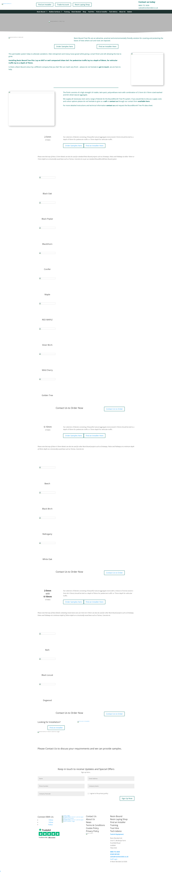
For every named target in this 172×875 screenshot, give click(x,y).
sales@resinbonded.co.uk (148, 8)
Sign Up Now (127, 798)
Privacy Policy (92, 831)
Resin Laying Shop (82, 4)
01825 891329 (114, 854)
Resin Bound (41, 12)
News (88, 822)
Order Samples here (64, 46)
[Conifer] (47, 254)
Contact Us (51, 748)
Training (67, 12)
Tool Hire (91, 12)
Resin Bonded (76, 12)
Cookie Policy (92, 828)
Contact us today (146, 2)
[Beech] (47, 468)
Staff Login (113, 859)
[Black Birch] (47, 493)
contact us (113, 101)
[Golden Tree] (47, 380)
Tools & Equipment (117, 834)
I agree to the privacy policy (99, 793)
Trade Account (63, 4)
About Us (122, 12)
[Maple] (47, 279)
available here (144, 101)
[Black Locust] (47, 659)
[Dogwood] (47, 685)
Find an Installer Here (107, 46)
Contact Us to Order (114, 409)
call (105, 101)
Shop (84, 12)
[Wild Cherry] (47, 354)
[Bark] (47, 634)
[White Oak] (47, 544)
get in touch (104, 67)
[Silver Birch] (47, 329)
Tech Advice (113, 12)
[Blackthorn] (47, 228)
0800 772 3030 (143, 5)
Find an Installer (44, 4)
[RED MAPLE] (47, 304)
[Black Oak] (47, 178)
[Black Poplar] (47, 203)
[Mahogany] (47, 518)
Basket (129, 12)
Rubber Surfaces (54, 12)
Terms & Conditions (95, 825)
